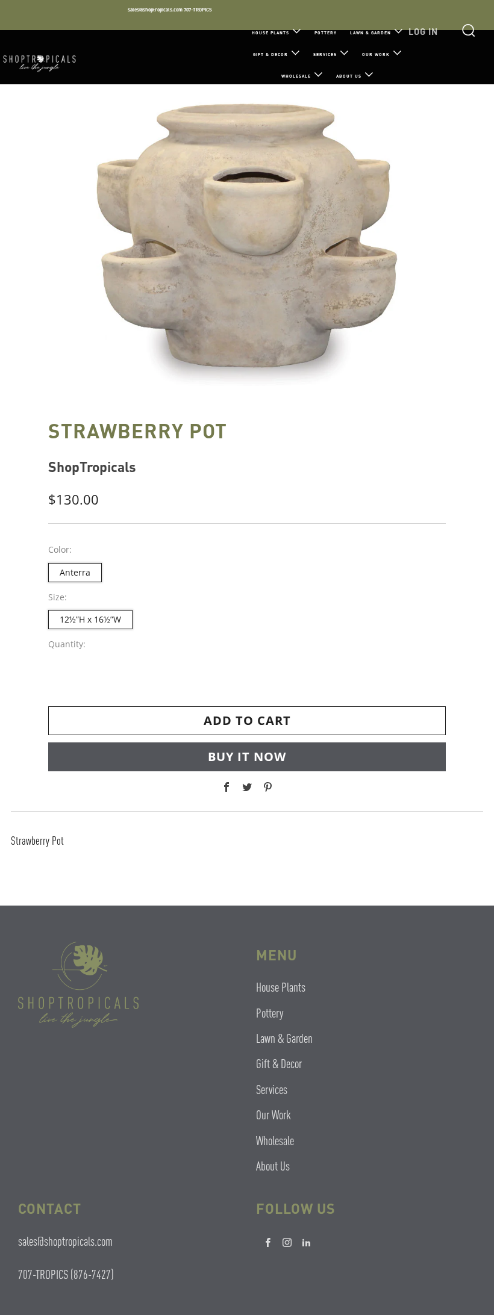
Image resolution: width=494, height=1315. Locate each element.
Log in (423, 31)
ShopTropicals (92, 466)
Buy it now (247, 756)
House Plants (270, 33)
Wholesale (296, 76)
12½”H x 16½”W (90, 619)
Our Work (376, 54)
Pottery (325, 33)
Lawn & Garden (370, 33)
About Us (348, 76)
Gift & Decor (270, 54)
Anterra (75, 572)
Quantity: (67, 644)
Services (325, 54)
